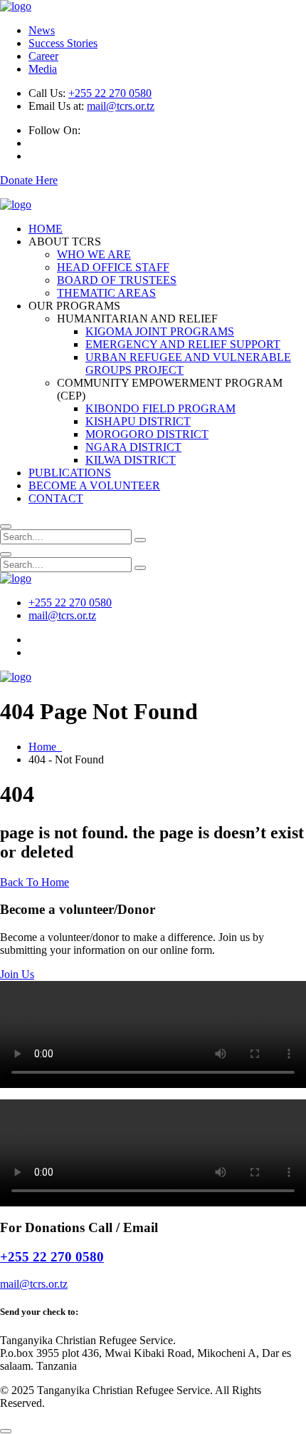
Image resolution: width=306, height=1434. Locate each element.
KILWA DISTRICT (130, 460)
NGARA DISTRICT (133, 447)
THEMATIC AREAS (106, 293)
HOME (45, 229)
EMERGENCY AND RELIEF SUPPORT (182, 344)
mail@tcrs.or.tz (120, 106)
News (41, 30)
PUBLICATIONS (69, 473)
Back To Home (34, 882)
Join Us (17, 974)
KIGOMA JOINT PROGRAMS (159, 331)
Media (42, 69)
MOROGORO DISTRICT (147, 434)
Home (45, 747)
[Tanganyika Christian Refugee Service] (15, 6)
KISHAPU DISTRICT (138, 421)
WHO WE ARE (94, 254)
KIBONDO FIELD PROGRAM (160, 408)
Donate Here (29, 180)
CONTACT (55, 498)
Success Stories (62, 43)
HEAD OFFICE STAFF (113, 267)
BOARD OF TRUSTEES (116, 280)
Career (43, 56)
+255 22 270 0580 (110, 93)
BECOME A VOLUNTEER (94, 485)
